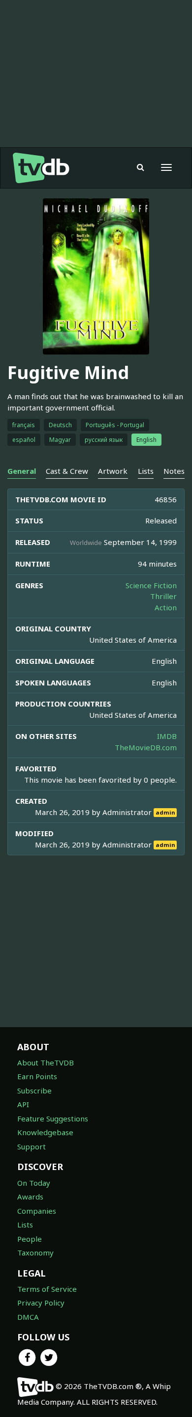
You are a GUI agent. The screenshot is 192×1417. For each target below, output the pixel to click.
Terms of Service (47, 1289)
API (23, 1104)
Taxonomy (35, 1252)
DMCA (28, 1317)
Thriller (163, 596)
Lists (25, 1224)
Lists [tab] (146, 471)
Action (166, 607)
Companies (36, 1211)
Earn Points (37, 1076)
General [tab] (21, 471)
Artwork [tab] (113, 471)
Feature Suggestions (52, 1118)
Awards (30, 1196)
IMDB (167, 736)
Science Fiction (151, 585)
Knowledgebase (45, 1132)
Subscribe (34, 1090)
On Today (33, 1183)
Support (31, 1146)
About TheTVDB (45, 1062)
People (29, 1239)
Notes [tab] (174, 471)
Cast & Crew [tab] (67, 471)
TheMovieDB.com (146, 747)
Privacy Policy (40, 1303)
